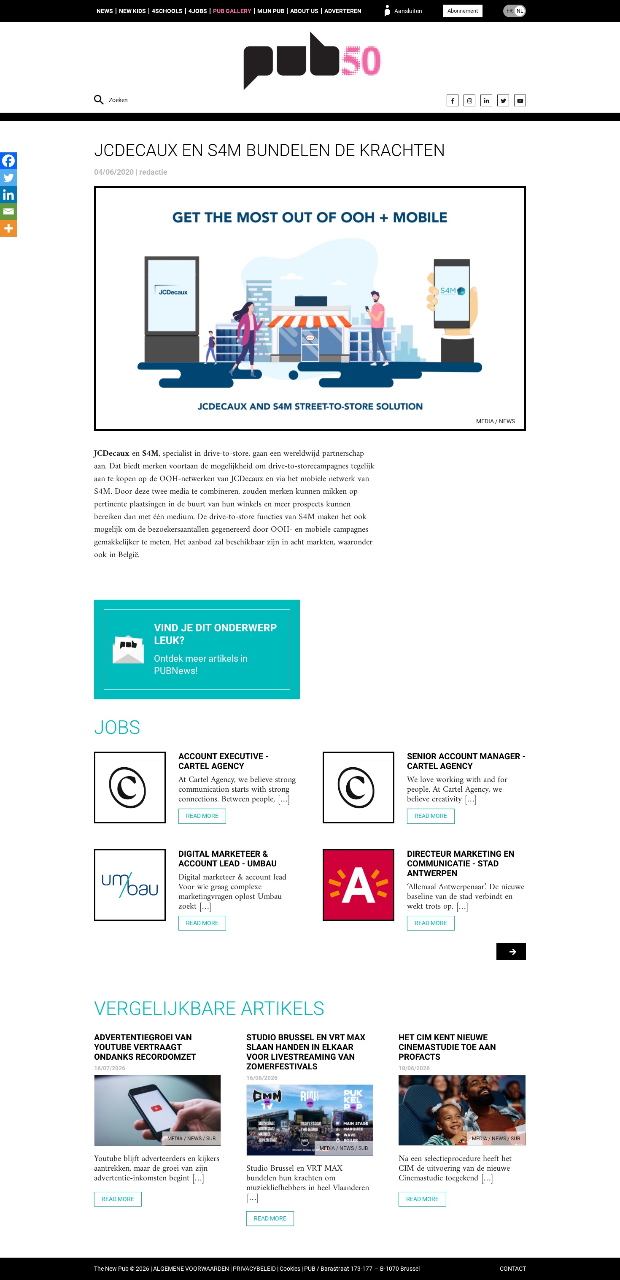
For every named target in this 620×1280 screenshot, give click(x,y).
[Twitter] (503, 100)
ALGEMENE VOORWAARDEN (191, 1269)
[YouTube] (520, 100)
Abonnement (462, 11)
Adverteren (342, 11)
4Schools (167, 11)
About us (304, 11)
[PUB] (312, 68)
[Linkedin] (8, 194)
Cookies (290, 1269)
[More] (8, 228)
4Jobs (198, 11)
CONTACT (513, 1269)
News (105, 11)
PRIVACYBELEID (254, 1269)
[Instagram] (469, 100)
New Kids (132, 11)
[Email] (8, 211)
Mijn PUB (270, 11)
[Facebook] (452, 100)
